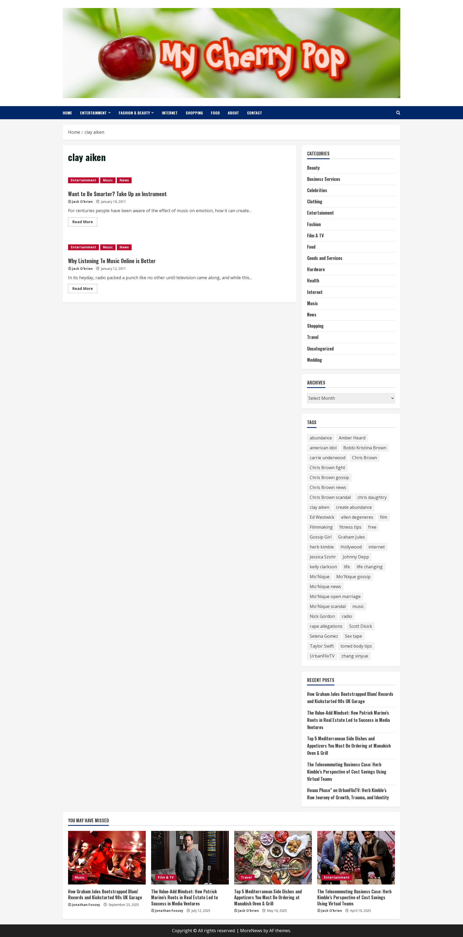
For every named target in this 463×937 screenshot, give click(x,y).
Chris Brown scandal (330, 497)
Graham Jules (351, 537)
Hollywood (351, 547)
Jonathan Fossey (86, 904)
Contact (254, 112)
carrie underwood (327, 458)
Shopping (194, 112)
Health (313, 280)
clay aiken (319, 507)
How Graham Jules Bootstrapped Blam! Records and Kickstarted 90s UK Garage (105, 894)
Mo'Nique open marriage (335, 596)
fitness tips (350, 527)
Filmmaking (321, 527)
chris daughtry (372, 497)
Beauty (313, 168)
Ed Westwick (322, 517)
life (347, 567)
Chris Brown (364, 458)
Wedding (314, 360)
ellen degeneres (357, 517)
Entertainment (93, 112)
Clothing (314, 201)
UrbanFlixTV (322, 656)
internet (376, 547)
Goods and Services (324, 258)
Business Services (323, 179)
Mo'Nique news (325, 586)
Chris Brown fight (327, 468)
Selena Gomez (324, 636)
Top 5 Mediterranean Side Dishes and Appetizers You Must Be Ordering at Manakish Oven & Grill (349, 745)
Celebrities (317, 190)
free (372, 527)
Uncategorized (320, 348)
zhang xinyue (354, 656)
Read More (84, 222)
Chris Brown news (328, 487)
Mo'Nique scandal (328, 606)
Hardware (316, 269)
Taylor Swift (322, 646)
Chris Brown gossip (329, 477)
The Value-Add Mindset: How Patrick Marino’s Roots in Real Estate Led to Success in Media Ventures (348, 720)
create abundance (354, 507)
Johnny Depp (356, 557)
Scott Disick (360, 626)
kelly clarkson (323, 567)
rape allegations (326, 626)
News (124, 180)
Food (215, 112)
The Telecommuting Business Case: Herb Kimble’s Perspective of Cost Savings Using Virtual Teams (346, 771)
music (358, 606)
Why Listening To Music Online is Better (112, 261)
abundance (321, 438)
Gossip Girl (320, 537)
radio (347, 616)
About (233, 112)
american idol (323, 448)
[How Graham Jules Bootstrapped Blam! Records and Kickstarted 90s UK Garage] (107, 857)
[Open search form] (398, 112)
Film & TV (315, 235)
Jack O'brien (82, 201)
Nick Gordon (322, 616)
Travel (312, 337)
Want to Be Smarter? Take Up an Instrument (117, 194)
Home (67, 112)
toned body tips (356, 646)
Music (108, 180)
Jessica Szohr (323, 557)
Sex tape (353, 636)
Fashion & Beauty (134, 112)
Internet (170, 112)
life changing (370, 567)
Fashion (314, 224)
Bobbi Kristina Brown (364, 448)
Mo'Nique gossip (353, 577)
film (383, 517)
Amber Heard (352, 438)
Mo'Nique (320, 577)
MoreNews (251, 931)
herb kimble (322, 547)
